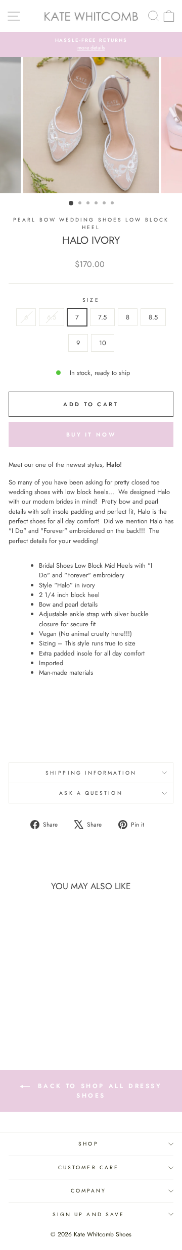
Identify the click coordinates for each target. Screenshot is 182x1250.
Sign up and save (88, 1214)
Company (89, 1190)
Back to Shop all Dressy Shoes (98, 1090)
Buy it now (91, 434)
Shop (88, 1144)
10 (102, 343)
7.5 (102, 317)
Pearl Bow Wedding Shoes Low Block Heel (91, 223)
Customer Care (88, 1167)
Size (90, 300)
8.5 (153, 317)
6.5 (51, 317)
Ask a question (90, 793)
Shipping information (91, 773)
